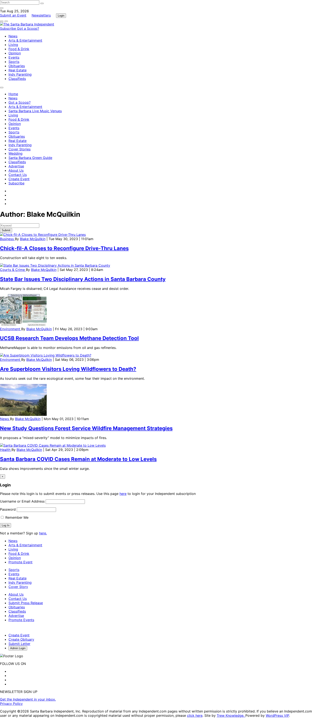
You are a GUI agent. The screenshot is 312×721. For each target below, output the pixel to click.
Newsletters (41, 15)
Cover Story (18, 587)
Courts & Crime (13, 270)
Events (13, 57)
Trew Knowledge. (231, 715)
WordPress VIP (277, 715)
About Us (16, 170)
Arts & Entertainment (25, 40)
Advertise (16, 166)
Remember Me (16, 517)
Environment (10, 329)
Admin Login (17, 648)
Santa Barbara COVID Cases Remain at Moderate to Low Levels (78, 459)
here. (43, 533)
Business (7, 239)
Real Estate (17, 70)
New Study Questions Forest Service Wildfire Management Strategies (86, 428)
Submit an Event (13, 15)
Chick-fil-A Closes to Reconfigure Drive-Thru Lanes (64, 248)
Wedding (15, 153)
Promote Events (21, 620)
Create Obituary (21, 639)
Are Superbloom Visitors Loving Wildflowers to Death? (68, 369)
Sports (13, 61)
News (12, 36)
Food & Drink (18, 49)
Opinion (14, 53)
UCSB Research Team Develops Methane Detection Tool (69, 338)
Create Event (19, 179)
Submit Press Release (25, 603)
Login (61, 15)
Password (8, 509)
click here (194, 715)
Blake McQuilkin (32, 239)
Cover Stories (19, 149)
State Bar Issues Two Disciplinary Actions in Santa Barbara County (83, 279)
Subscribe (8, 28)
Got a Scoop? (28, 28)
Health (5, 450)
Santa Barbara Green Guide (30, 158)
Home (13, 94)
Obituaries (16, 66)
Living (13, 44)
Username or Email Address (22, 501)
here (122, 494)
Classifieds (17, 78)
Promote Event (20, 562)
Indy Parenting (20, 74)
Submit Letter (19, 644)
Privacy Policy (11, 703)
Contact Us (17, 175)
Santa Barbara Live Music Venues (35, 111)
